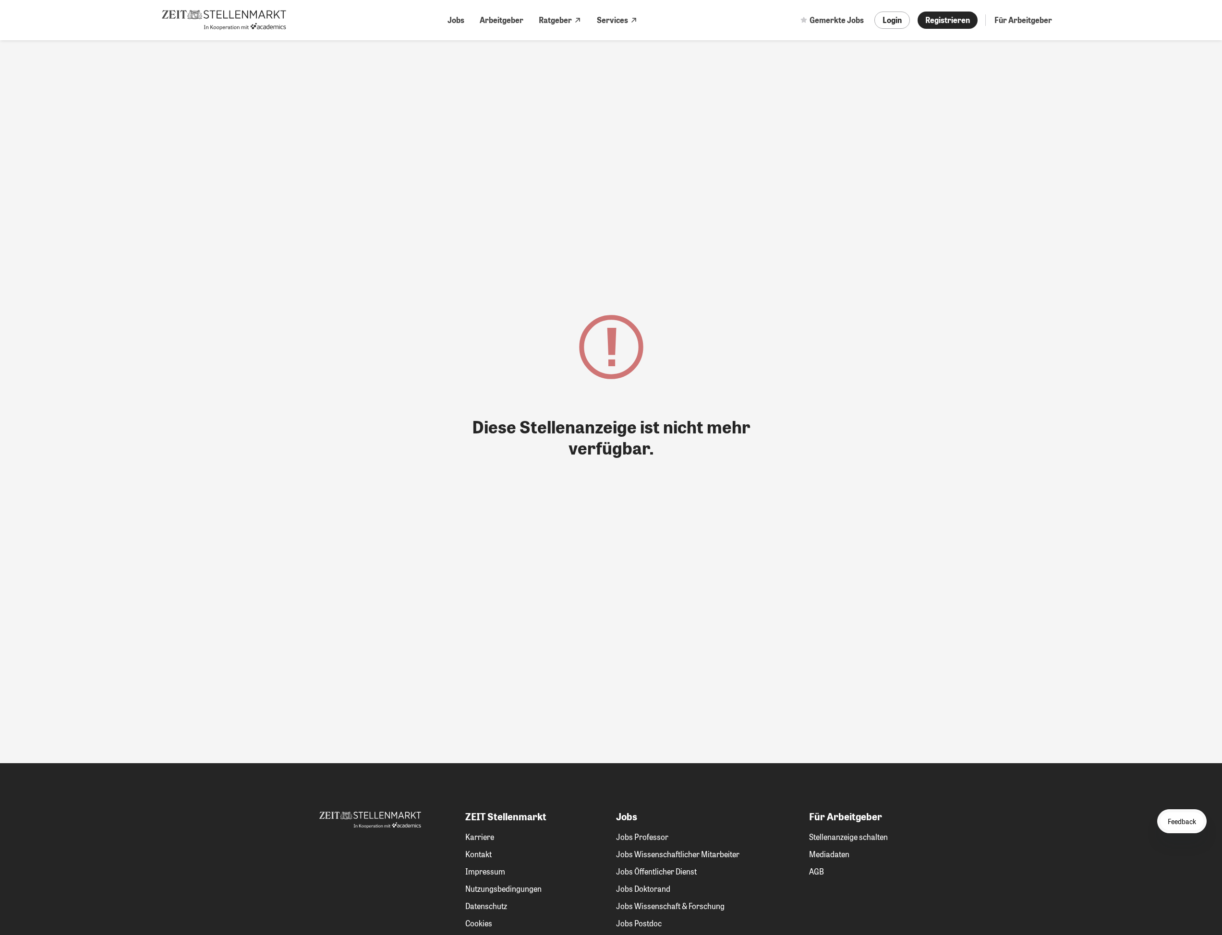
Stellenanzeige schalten (848, 837)
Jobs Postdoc (639, 923)
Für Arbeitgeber (1023, 20)
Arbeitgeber (501, 20)
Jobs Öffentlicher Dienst (656, 871)
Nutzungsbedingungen (503, 889)
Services (612, 20)
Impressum (485, 871)
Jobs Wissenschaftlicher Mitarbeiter (677, 854)
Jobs (456, 20)
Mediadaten (829, 854)
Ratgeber (555, 20)
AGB (816, 871)
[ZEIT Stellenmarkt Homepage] (224, 20)
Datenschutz (486, 906)
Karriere (479, 837)
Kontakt (478, 854)
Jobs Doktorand (643, 889)
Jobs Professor (642, 837)
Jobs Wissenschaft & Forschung (670, 906)
